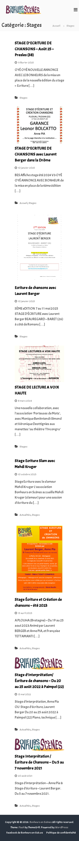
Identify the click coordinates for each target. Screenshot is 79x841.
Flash (21, 827)
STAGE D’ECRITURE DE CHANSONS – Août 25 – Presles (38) (34, 49)
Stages (23, 98)
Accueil (23, 203)
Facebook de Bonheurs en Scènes (24, 832)
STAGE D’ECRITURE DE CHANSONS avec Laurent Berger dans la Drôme (36, 154)
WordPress (61, 827)
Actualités (25, 515)
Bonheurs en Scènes (41, 822)
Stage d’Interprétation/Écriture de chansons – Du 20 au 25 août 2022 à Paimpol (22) (39, 680)
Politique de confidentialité (61, 832)
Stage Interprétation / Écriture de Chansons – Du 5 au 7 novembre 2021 (39, 762)
